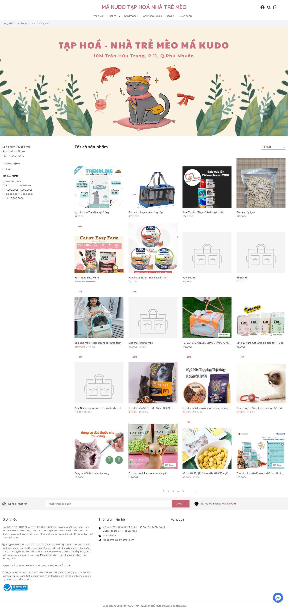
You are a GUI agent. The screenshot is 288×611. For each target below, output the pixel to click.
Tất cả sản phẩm (13, 156)
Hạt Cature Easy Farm (86, 277)
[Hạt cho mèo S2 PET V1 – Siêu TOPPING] (153, 387)
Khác (8, 169)
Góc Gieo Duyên (152, 15)
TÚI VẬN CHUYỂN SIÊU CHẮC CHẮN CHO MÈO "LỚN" (206, 343)
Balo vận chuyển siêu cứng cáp (145, 212)
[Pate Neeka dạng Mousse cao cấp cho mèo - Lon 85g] (99, 387)
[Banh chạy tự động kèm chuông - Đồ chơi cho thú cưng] (261, 387)
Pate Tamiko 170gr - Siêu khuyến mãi (202, 212)
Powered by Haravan (174, 605)
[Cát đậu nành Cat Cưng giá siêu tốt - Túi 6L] (261, 321)
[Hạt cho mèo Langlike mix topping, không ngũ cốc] (207, 387)
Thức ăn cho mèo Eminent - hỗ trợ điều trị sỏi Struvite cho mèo (259, 473)
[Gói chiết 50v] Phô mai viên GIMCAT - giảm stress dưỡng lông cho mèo (206, 473)
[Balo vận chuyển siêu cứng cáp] (153, 191)
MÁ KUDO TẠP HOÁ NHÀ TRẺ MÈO (144, 7)
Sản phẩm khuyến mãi (16, 146)
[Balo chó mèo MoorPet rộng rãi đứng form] (99, 321)
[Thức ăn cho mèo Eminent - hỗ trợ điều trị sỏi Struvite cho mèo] (261, 452)
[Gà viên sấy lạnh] (261, 191)
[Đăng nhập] (262, 8)
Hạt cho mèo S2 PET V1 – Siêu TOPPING (149, 408)
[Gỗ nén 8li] (261, 256)
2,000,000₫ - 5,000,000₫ (19, 193)
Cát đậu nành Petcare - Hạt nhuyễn (147, 473)
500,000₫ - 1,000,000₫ (18, 185)
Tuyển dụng (185, 15)
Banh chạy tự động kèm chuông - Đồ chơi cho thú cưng (259, 408)
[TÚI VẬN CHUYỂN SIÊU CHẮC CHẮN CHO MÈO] (207, 321)
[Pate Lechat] (207, 256)
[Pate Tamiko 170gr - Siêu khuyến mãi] (207, 191)
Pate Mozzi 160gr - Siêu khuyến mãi (147, 277)
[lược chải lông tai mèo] (153, 321)
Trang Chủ (98, 15)
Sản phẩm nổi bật (13, 151)
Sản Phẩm (130, 15)
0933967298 (229, 503)
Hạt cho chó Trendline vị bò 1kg (91, 212)
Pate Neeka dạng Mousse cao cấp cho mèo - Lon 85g (98, 408)
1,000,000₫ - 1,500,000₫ (19, 189)
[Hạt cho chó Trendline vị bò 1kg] (99, 191)
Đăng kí (180, 503)
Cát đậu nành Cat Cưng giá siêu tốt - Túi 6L (260, 343)
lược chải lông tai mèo (140, 343)
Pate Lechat (189, 277)
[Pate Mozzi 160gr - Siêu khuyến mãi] (153, 256)
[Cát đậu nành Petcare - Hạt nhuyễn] (153, 452)
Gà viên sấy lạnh (245, 212)
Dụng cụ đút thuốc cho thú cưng (92, 473)
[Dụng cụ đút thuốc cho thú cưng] (99, 452)
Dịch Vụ (113, 15)
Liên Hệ (170, 15)
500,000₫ (13, 181)
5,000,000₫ (14, 198)
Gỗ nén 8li (241, 277)
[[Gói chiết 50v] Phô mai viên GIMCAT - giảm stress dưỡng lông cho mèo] (207, 452)
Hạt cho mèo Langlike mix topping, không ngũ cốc (205, 408)
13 (183, 490)
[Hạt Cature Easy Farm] (99, 256)
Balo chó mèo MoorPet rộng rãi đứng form (97, 343)
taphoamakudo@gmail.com (118, 539)
